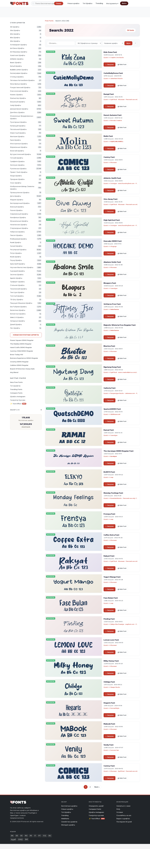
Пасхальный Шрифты (18, 129)
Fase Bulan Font (111, 598)
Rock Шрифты (15, 257)
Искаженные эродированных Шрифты (21, 117)
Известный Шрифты (18, 133)
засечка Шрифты (16, 275)
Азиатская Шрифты (17, 55)
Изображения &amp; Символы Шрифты (22, 187)
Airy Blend (14, 372)
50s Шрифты (15, 30)
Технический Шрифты (18, 289)
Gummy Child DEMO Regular (21, 351)
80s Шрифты (15, 38)
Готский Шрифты (16, 158)
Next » (96, 787)
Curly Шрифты (15, 105)
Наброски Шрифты (17, 232)
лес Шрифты (15, 328)
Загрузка (110, 64)
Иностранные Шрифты (19, 144)
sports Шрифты (16, 278)
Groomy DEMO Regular (19, 362)
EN (12, 836)
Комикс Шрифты (16, 95)
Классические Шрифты (19, 91)
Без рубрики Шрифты (18, 307)
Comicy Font (109, 157)
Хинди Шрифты (16, 176)
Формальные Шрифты (18, 147)
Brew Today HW (16, 355)
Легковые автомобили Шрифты (22, 80)
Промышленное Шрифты (19, 193)
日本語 (20, 839)
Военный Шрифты (17, 207)
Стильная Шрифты (17, 285)
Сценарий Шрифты (17, 271)
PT (39, 836)
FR (31, 836)
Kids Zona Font (110, 52)
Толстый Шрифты (17, 296)
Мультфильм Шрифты (18, 84)
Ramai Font (109, 430)
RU (50, 836)
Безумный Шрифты (17, 102)
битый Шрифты (16, 66)
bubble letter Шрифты (19, 70)
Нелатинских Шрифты (18, 225)
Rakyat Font (109, 556)
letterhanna (114, 309)
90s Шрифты (15, 41)
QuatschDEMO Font (112, 409)
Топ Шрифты (87, 3)
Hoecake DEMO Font (113, 241)
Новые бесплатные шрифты (26, 335)
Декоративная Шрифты (19, 109)
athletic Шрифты (16, 59)
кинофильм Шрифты (18, 217)
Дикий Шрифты (16, 324)
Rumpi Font (109, 94)
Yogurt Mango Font (112, 577)
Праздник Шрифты (17, 179)
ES (21, 836)
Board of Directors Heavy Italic (22, 369)
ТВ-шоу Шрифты (16, 299)
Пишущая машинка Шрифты (21, 303)
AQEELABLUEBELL (116, 141)
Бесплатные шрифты (69, 806)
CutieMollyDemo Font (113, 73)
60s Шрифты (15, 34)
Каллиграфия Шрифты (18, 73)
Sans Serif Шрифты (17, 264)
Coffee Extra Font (111, 535)
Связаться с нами (123, 806)
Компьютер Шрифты (18, 98)
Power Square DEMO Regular (21, 340)
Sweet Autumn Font (113, 115)
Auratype (113, 456)
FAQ (118, 809)
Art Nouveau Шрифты (18, 52)
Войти (124, 3)
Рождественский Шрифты (20, 87)
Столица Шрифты (17, 77)
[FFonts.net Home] (19, 3)
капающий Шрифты (17, 126)
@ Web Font (122, 64)
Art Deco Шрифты (17, 48)
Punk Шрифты (15, 242)
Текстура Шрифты (17, 292)
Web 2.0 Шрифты (17, 317)
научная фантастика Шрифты (21, 267)
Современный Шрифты (19, 214)
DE (17, 836)
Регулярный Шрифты (18, 250)
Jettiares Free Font (112, 304)
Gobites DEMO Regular (19, 365)
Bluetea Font (109, 346)
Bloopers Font (110, 283)
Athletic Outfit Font (112, 178)
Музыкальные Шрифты (19, 221)
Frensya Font (109, 514)
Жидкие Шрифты (16, 200)
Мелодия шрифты (68, 825)
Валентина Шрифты (17, 310)
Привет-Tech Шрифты (18, 172)
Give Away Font (110, 199)
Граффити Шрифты (17, 161)
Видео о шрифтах (123, 819)
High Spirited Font (112, 220)
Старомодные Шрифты (19, 228)
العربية (13, 839)
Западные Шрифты (17, 321)
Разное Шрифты (16, 210)
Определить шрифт (96, 806)
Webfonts (65, 819)
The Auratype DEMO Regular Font (118, 451)
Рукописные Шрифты (18, 169)
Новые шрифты (73, 3)
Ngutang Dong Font (112, 367)
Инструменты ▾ (112, 3)
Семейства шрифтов (69, 822)
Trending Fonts (16, 389)
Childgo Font (109, 682)
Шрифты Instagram (17, 396)
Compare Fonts (16, 393)
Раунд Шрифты (16, 260)
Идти (128, 43)
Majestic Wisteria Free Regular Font (120, 325)
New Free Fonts (16, 382)
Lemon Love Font (111, 640)
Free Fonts (49, 21)
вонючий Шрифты (17, 151)
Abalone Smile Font (112, 262)
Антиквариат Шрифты (18, 45)
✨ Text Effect (18, 404)
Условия (119, 812)
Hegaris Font (109, 703)
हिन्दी (26, 839)
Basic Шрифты (15, 62)
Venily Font (108, 745)
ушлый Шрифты (16, 246)
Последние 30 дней (124, 822)
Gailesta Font (110, 388)
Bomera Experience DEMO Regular (24, 358)
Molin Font (108, 136)
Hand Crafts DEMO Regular (21, 347)
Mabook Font (109, 724)
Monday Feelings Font (113, 493)
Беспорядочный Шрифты (20, 203)
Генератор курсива (17, 400)
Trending (99, 3)
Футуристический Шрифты (20, 154)
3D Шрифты (14, 27)
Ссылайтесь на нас (123, 815)
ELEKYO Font (109, 472)
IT (35, 836)
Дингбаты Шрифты (17, 112)
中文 (44, 836)
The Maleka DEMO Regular (20, 344)
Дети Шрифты (15, 196)
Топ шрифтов (15, 386)
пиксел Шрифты (16, 235)
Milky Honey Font (111, 661)
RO (26, 836)
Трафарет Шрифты (17, 282)
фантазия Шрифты (17, 136)
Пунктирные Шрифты (18, 122)
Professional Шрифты (18, 239)
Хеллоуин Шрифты (17, 165)
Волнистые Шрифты (18, 314)
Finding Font (109, 619)
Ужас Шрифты (15, 183)
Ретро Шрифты (16, 253)
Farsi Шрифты (15, 140)
